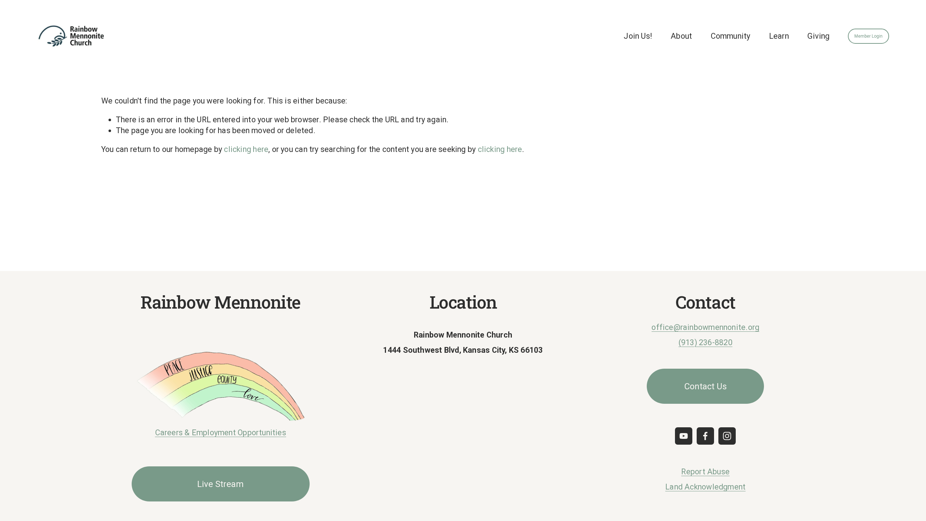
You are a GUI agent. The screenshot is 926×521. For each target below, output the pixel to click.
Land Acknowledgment (705, 486)
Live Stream (220, 484)
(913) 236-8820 (705, 342)
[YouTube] (683, 436)
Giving (818, 36)
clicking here (246, 149)
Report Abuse (705, 471)
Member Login (868, 36)
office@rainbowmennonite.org (705, 327)
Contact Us (705, 386)
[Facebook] (705, 436)
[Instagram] (727, 436)
